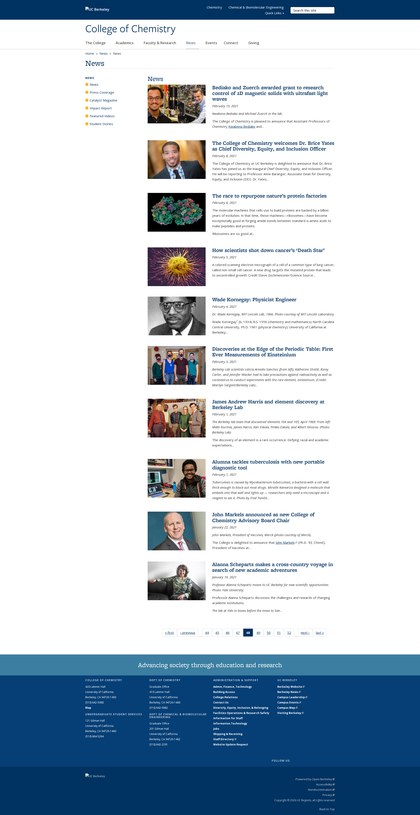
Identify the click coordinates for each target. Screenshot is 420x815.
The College (96, 42)
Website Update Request (230, 744)
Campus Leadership (292, 697)
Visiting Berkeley (290, 713)
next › (306, 632)
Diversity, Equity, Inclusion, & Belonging (240, 708)
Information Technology (230, 723)
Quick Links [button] (273, 13)
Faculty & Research (160, 42)
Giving (253, 42)
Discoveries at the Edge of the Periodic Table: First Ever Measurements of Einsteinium (272, 351)
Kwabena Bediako (241, 126)
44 (208, 633)
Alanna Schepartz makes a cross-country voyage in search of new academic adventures (272, 567)
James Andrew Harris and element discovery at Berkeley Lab (268, 404)
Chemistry (214, 7)
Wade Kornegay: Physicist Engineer (254, 299)
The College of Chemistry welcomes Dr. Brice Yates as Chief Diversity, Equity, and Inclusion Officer (273, 146)
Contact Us (221, 702)
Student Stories (101, 124)
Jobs (216, 729)
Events (211, 42)
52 (290, 633)
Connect (231, 42)
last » (321, 632)
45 (218, 633)
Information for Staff (228, 718)
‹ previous (189, 632)
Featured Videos (102, 116)
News (191, 42)
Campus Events (289, 702)
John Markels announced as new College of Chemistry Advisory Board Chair (263, 517)
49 (259, 633)
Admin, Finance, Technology (232, 687)
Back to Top (327, 809)
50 (270, 633)
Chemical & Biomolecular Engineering (256, 7)
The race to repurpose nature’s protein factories (269, 195)
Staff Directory (224, 739)
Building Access (224, 692)
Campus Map (287, 708)
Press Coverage (102, 92)
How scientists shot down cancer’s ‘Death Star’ (268, 250)
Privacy (328, 795)
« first (171, 632)
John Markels (286, 542)
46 (229, 633)
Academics (125, 42)
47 (239, 633)
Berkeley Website (291, 687)
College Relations (225, 697)
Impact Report (101, 108)
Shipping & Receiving (227, 734)
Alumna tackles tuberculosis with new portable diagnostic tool (268, 464)
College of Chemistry (130, 29)
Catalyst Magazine (103, 100)
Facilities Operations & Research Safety (241, 713)
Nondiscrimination (321, 790)
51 (280, 633)
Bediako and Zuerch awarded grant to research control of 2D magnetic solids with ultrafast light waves (270, 93)
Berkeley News (289, 692)
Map (88, 708)
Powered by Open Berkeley (315, 779)
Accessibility (325, 784)
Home (89, 53)
